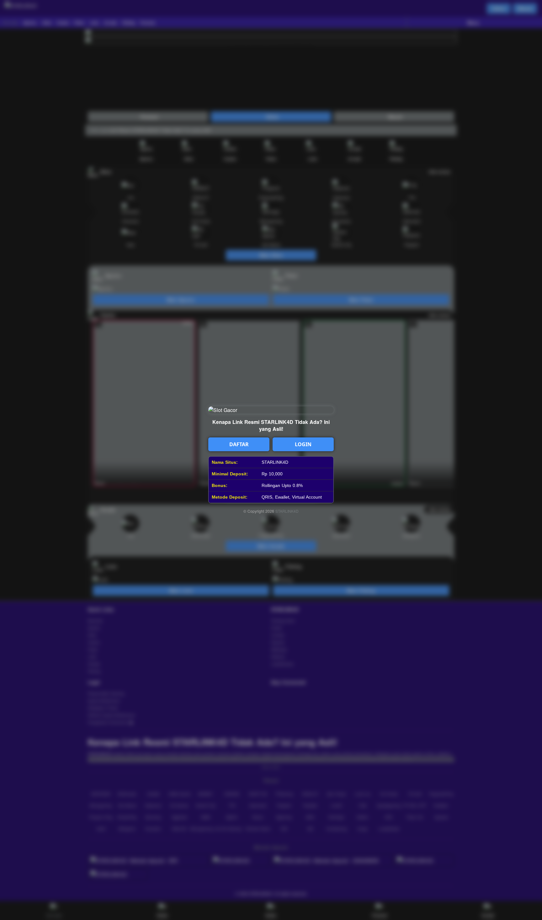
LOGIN (303, 444)
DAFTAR (239, 444)
